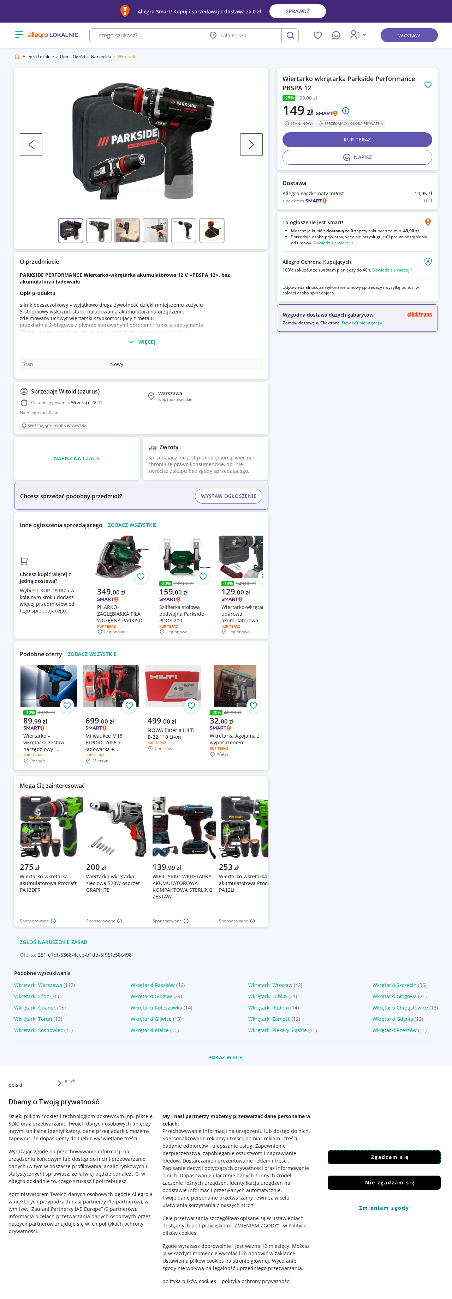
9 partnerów (120, 1209)
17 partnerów (125, 1201)
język (70, 1080)
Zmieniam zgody (384, 1208)
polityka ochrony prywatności (256, 1281)
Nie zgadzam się (390, 1182)
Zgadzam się (390, 1157)
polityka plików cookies (189, 1281)
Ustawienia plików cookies (193, 1260)
